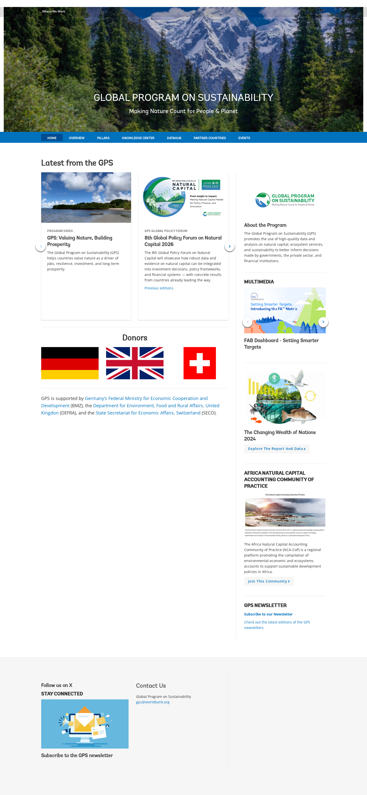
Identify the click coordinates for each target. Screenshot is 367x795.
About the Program (265, 225)
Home (51, 138)
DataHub (174, 138)
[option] (86, 246)
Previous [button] (41, 246)
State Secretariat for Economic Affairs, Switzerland (148, 413)
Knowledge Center (138, 138)
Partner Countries (210, 138)
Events (244, 138)
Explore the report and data (277, 449)
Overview (77, 138)
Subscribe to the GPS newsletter (77, 755)
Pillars (103, 138)
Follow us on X (56, 685)
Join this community (269, 582)
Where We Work (53, 11)
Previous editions (159, 288)
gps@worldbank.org (153, 702)
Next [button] (230, 246)
